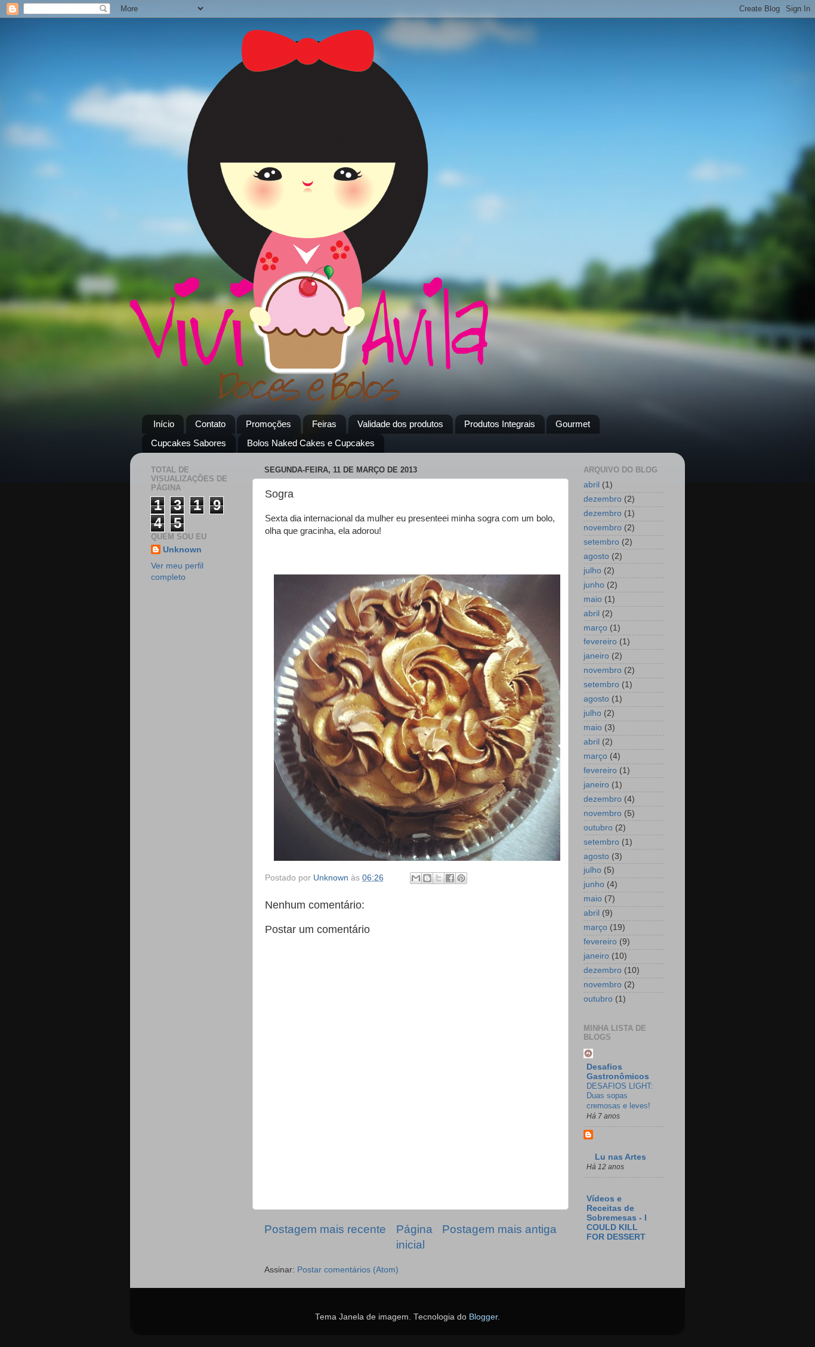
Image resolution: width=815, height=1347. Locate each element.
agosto (596, 556)
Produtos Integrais (499, 424)
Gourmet (572, 424)
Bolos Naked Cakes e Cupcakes (311, 443)
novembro (603, 527)
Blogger (483, 1316)
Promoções (268, 424)
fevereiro (600, 641)
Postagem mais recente (325, 1229)
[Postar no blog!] (427, 878)
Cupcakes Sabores (188, 443)
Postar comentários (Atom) (348, 1269)
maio (593, 599)
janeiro (596, 655)
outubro (598, 827)
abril (592, 484)
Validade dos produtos (400, 424)
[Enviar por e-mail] (416, 878)
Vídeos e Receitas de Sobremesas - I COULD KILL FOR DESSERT (616, 1217)
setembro (601, 541)
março (595, 627)
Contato (210, 424)
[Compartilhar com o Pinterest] (461, 878)
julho (592, 570)
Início (163, 424)
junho (594, 584)
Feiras (324, 424)
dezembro (603, 499)
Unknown (182, 549)
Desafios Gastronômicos (617, 1071)
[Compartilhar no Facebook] (450, 878)
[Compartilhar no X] (438, 878)
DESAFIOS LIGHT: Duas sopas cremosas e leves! (619, 1096)
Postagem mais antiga (499, 1229)
